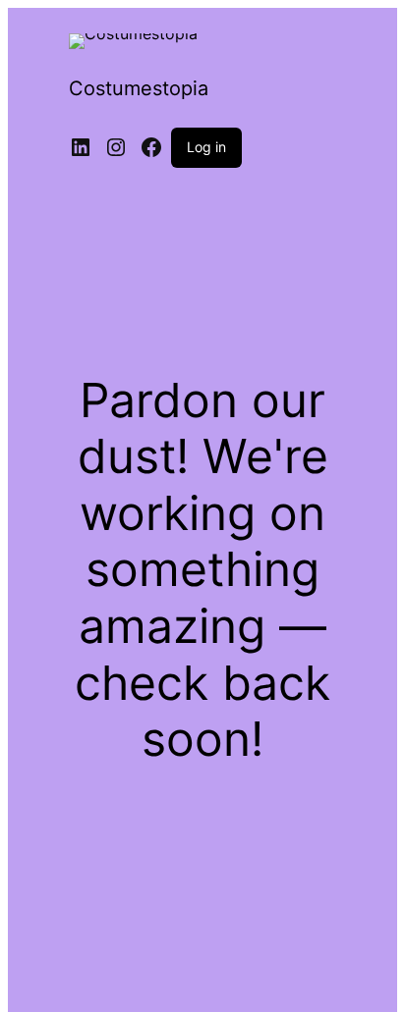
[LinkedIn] (80, 147)
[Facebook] (151, 147)
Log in (206, 146)
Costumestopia (138, 88)
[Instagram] (116, 147)
